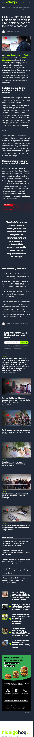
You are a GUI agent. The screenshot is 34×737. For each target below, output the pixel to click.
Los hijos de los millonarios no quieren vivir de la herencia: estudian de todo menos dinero (15, 571)
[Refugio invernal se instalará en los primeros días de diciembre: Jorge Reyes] (16, 514)
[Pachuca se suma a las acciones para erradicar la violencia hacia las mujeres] (16, 418)
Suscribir (24, 342)
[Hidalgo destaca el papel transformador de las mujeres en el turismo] (16, 450)
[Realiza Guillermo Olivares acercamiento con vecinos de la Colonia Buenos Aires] (16, 386)
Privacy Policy (7, 348)
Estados (5, 14)
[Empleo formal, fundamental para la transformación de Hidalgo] (16, 482)
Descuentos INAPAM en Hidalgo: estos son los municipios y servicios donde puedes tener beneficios (16, 562)
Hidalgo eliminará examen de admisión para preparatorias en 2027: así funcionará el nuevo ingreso (16, 543)
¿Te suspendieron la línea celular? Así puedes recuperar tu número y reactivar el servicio (15, 580)
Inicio (3, 7)
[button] (3, 2)
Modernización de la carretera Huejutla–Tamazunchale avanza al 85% (16, 207)
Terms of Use (17, 348)
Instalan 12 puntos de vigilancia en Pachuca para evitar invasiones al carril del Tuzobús (16, 553)
